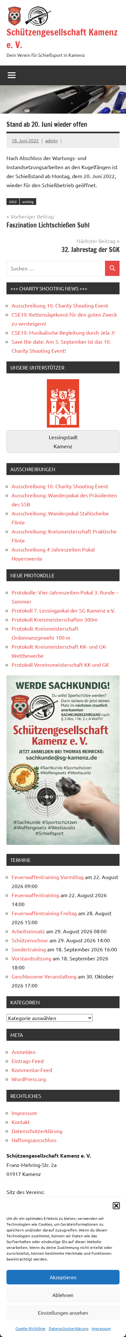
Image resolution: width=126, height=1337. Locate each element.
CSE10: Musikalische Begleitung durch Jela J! (63, 332)
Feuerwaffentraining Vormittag (48, 877)
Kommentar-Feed (32, 1070)
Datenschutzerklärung (69, 1328)
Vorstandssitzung (31, 958)
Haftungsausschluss (34, 1140)
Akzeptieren (63, 1277)
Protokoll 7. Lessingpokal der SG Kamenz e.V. (63, 610)
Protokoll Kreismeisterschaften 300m (55, 619)
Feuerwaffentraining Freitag (44, 913)
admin (51, 140)
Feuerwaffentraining (35, 895)
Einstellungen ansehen (63, 1313)
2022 (13, 201)
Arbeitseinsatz (28, 931)
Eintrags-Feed (28, 1061)
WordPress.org (29, 1079)
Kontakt (21, 1122)
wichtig (28, 201)
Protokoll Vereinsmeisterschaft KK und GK (60, 664)
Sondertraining (29, 949)
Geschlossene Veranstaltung (44, 976)
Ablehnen (63, 1295)
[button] (116, 1205)
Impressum (101, 1328)
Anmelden (24, 1051)
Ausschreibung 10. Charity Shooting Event (60, 305)
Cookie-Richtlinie (31, 1328)
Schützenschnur (30, 940)
